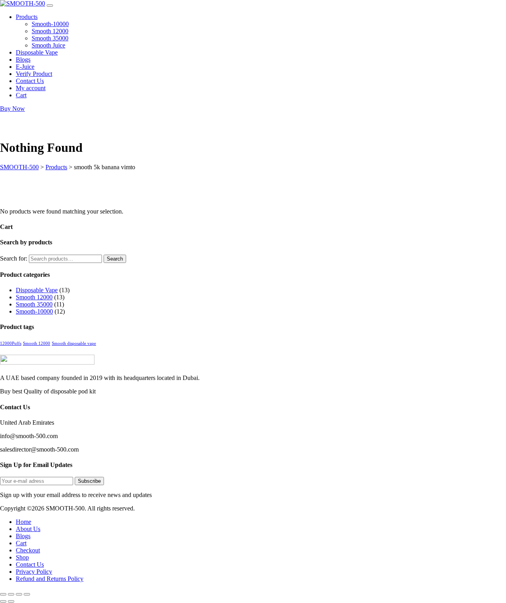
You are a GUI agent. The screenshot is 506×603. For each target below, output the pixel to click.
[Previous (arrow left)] (3, 601)
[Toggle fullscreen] (11, 594)
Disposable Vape (37, 290)
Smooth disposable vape (74, 343)
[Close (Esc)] (27, 594)
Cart (21, 543)
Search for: (13, 258)
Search (115, 259)
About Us (28, 528)
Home (23, 521)
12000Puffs (10, 343)
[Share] (19, 594)
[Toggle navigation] (50, 5)
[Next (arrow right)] (11, 601)
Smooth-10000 (34, 311)
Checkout (28, 550)
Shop (22, 557)
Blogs (23, 536)
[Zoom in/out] (3, 594)
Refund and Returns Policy (49, 578)
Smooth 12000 (34, 297)
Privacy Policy (34, 571)
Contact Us (30, 564)
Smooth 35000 (34, 304)
